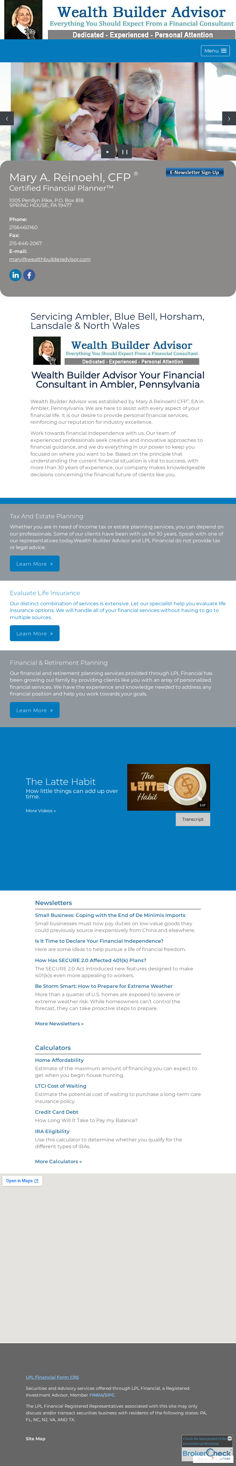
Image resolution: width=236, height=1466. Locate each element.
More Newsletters (59, 1024)
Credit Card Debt (56, 1112)
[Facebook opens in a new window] (29, 275)
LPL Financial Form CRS (52, 1377)
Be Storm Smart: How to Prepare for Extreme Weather (104, 986)
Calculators (53, 1047)
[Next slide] (229, 118)
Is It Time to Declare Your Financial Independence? (99, 941)
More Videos (41, 811)
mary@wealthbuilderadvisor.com (50, 259)
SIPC (109, 1395)
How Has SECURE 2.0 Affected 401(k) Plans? (90, 960)
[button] (215, 50)
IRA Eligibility (52, 1131)
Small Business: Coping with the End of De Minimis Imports (110, 915)
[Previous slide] (7, 118)
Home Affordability (59, 1060)
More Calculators (58, 1161)
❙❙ (125, 151)
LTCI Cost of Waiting (60, 1086)
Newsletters (53, 903)
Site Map (35, 1438)
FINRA (96, 1395)
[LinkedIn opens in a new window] (15, 275)
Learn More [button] (31, 564)
